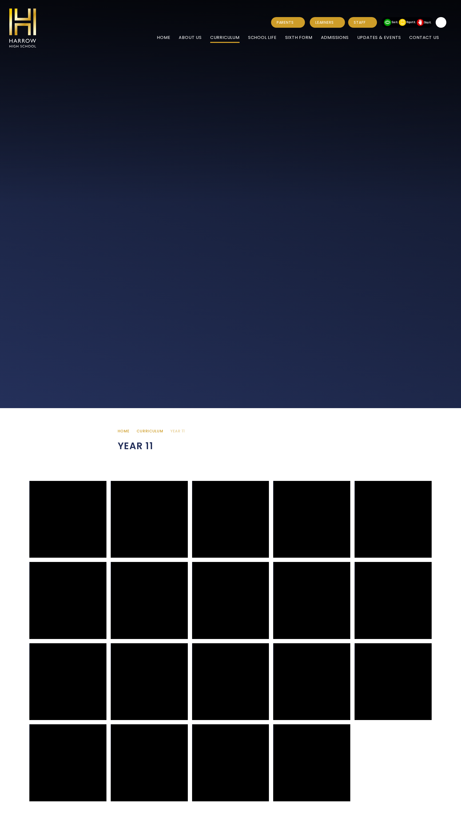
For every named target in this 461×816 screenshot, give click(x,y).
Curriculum (150, 431)
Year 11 (177, 431)
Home (123, 431)
